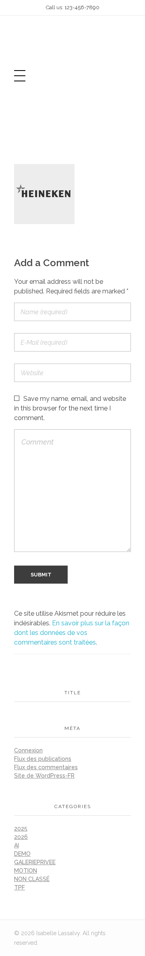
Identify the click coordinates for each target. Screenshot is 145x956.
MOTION (25, 870)
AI (16, 845)
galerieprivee (35, 862)
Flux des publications (42, 759)
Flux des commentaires (46, 767)
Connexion (28, 750)
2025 (20, 828)
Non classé (32, 879)
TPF (19, 887)
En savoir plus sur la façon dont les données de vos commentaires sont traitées (71, 632)
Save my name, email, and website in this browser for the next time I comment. (70, 408)
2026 (21, 837)
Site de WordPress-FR (44, 775)
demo (22, 854)
